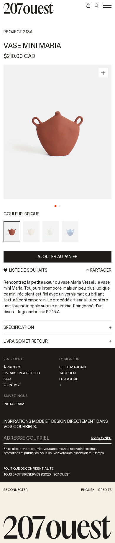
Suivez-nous (16, 395)
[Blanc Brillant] (50, 231)
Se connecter (16, 489)
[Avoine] (31, 231)
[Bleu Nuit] (70, 231)
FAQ (7, 379)
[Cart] (88, 5)
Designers (69, 359)
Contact (12, 385)
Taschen (67, 373)
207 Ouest (13, 359)
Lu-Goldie (68, 379)
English (88, 489)
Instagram (14, 404)
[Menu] (107, 5)
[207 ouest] (57, 527)
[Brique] (12, 231)
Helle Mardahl (73, 367)
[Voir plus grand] (103, 72)
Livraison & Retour (22, 373)
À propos (13, 367)
